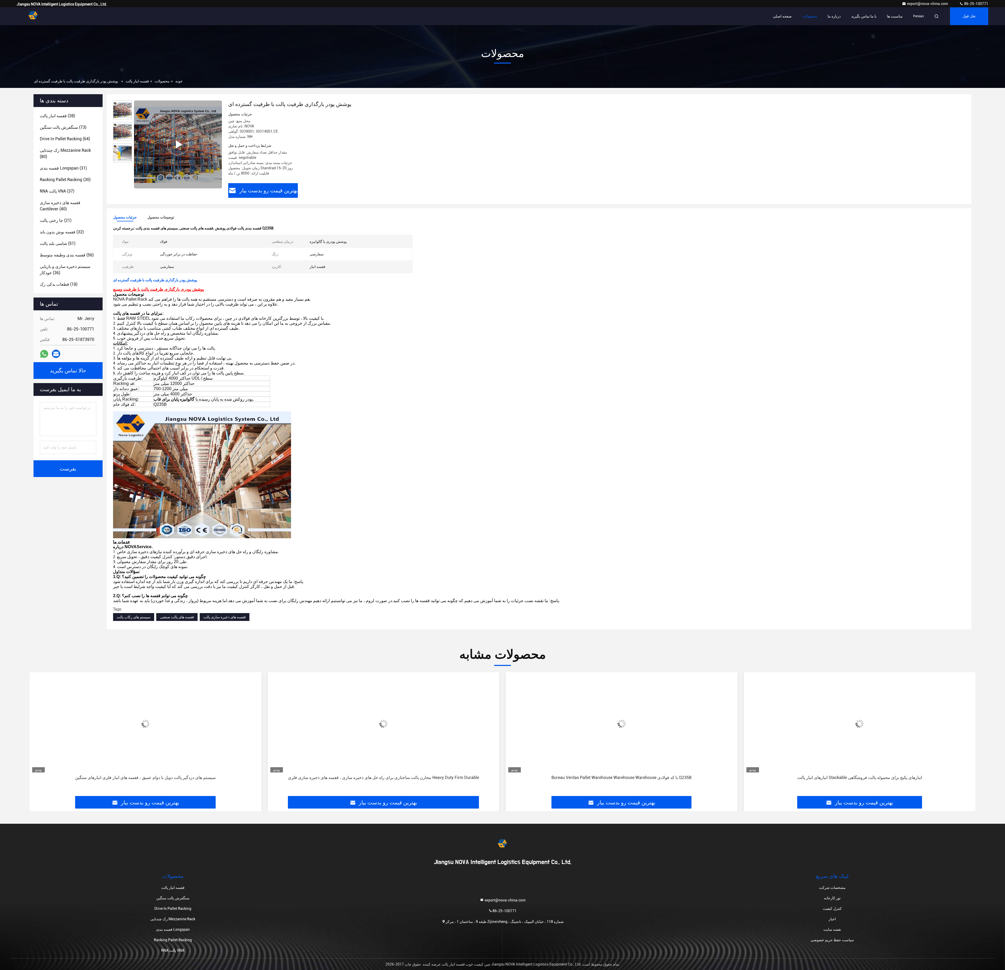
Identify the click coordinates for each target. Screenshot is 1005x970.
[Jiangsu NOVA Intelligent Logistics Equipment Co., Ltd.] (33, 16)
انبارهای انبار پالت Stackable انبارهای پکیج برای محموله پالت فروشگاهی (621, 777)
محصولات (809, 16)
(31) (63, 168)
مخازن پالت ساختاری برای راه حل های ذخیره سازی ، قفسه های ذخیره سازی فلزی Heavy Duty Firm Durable (145, 777)
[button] (39, 736)
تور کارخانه (832, 898)
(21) (55, 220)
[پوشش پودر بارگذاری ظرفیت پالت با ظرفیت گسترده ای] (178, 144)
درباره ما (834, 16)
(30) (65, 179)
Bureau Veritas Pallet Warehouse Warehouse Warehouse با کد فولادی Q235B (384, 777)
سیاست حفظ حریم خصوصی (832, 940)
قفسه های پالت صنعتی (177, 617)
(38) (57, 115)
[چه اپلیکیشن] (44, 354)
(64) (65, 138)
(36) (65, 269)
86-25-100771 (975, 4)
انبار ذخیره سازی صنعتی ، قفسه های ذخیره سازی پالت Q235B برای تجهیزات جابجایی (859, 777)
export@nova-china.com (928, 4)
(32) (62, 231)
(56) (67, 255)
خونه (179, 81)
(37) (57, 191)
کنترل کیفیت (832, 908)
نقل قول (969, 16)
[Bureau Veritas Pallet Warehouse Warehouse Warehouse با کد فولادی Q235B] (383, 723)
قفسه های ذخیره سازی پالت (224, 617)
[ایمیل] (56, 353)
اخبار (832, 919)
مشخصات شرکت (832, 887)
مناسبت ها (895, 16)
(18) (58, 284)
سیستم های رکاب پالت (133, 617)
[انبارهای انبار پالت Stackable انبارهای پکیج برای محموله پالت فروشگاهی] (621, 723)
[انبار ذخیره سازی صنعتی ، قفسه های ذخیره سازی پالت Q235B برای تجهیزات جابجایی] (859, 723)
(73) (63, 127)
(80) (65, 153)
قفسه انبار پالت (137, 81)
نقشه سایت (832, 929)
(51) (57, 243)
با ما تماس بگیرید (863, 16)
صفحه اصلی (782, 16)
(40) (60, 205)
